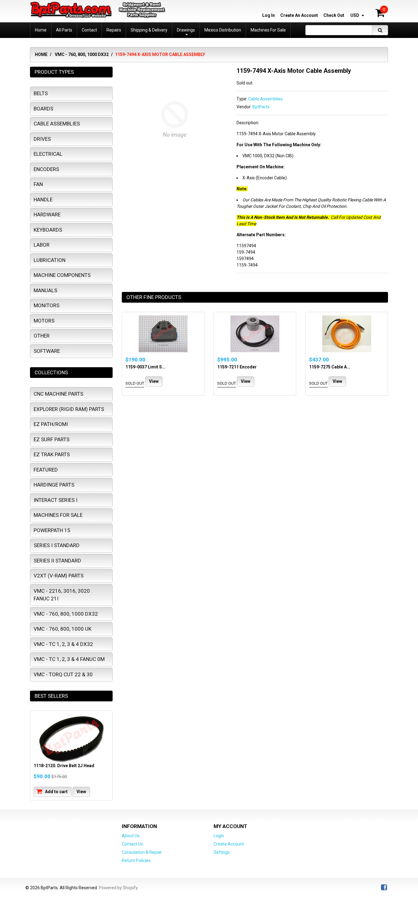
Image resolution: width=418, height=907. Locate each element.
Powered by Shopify (118, 887)
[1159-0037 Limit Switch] (163, 333)
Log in (268, 15)
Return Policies (136, 860)
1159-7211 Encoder (237, 366)
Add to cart (56, 791)
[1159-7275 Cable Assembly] (346, 333)
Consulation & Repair (142, 852)
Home (41, 54)
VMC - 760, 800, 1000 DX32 (82, 54)
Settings (222, 852)
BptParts (261, 106)
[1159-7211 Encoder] (255, 333)
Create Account (229, 844)
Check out (333, 15)
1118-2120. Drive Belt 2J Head (64, 765)
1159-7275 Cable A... (329, 366)
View (154, 381)
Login (219, 835)
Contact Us (132, 844)
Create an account (299, 15)
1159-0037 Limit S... (145, 366)
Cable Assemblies (265, 98)
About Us (131, 835)
